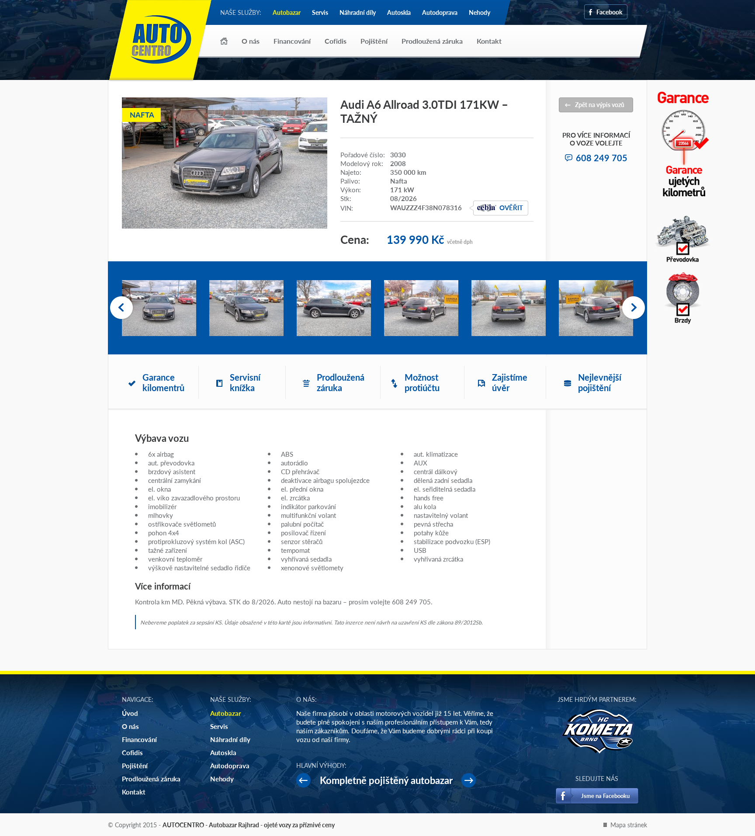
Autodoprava (439, 12)
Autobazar (287, 12)
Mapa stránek (628, 824)
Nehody (479, 12)
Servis (320, 12)
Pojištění (374, 41)
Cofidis (335, 41)
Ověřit (511, 207)
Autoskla (399, 12)
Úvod (224, 41)
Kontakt (489, 41)
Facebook (609, 11)
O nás (251, 41)
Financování (292, 41)
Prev (121, 308)
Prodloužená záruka (432, 41)
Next (633, 308)
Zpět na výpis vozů (599, 104)
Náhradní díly (357, 12)
